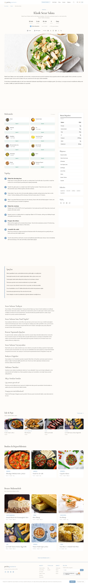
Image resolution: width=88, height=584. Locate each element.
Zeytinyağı (12, 153)
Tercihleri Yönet (80, 581)
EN (79, 2)
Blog (59, 2)
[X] (51, 31)
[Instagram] (5, 572)
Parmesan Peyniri (39, 162)
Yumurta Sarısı (39, 119)
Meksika (44, 9)
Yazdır (30, 30)
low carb (68, 190)
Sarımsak (12, 127)
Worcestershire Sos (14, 145)
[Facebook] (48, 31)
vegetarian (63, 190)
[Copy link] (69, 203)
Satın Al (17, 123)
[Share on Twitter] (61, 203)
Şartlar (57, 573)
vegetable (62, 193)
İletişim (57, 569)
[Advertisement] (44, 98)
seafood (78, 190)
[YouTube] (13, 572)
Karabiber (12, 136)
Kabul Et (72, 581)
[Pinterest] (56, 31)
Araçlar (63, 2)
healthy (73, 190)
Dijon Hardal (38, 145)
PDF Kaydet (38, 30)
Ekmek (11, 162)
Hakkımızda (58, 568)
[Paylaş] (58, 31)
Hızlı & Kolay (41, 569)
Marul (37, 153)
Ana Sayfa (6, 6)
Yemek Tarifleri (45, 2)
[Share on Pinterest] (67, 203)
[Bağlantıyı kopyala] (61, 31)
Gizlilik (57, 571)
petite (11, 2)
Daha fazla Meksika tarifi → (44, 557)
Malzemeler (41, 577)
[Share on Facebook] (64, 203)
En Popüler (41, 571)
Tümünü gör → (80, 413)
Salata (11, 6)
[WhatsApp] (53, 31)
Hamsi (11, 119)
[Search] (74, 2)
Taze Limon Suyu (39, 136)
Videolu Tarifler (42, 573)
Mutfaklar (54, 2)
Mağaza (69, 2)
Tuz (36, 127)
